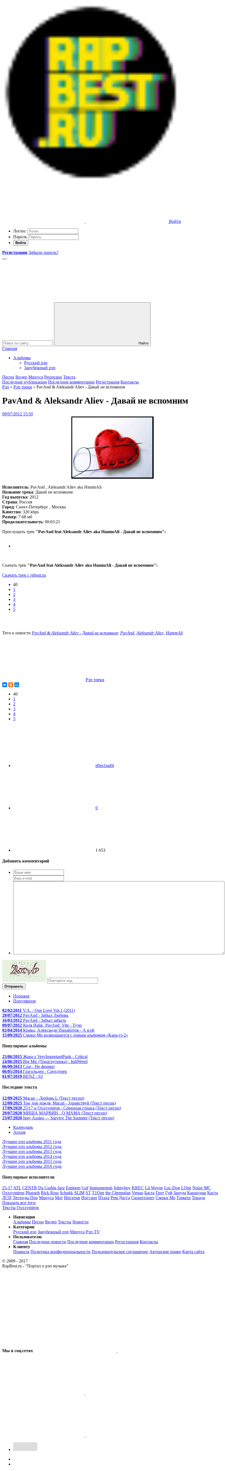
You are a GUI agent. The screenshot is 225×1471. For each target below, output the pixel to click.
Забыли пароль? (43, 252)
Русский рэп (35, 362)
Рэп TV (93, 1231)
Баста (149, 1192)
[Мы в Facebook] (44, 1393)
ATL (17, 1187)
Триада (198, 1197)
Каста (212, 1192)
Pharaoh (33, 1192)
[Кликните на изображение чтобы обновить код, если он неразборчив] (24, 980)
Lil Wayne (154, 1187)
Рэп (5, 387)
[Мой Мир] (16, 684)
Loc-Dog (172, 1187)
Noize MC (201, 1187)
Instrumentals (101, 1187)
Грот (160, 1192)
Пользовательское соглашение (120, 1251)
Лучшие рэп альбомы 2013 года (31, 1151)
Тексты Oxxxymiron (20, 1207)
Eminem (73, 1187)
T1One (98, 1192)
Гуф (168, 1192)
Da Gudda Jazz (51, 1187)
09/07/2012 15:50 (17, 414)
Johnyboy (122, 1187)
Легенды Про (25, 1197)
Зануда (179, 1192)
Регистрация (107, 382)
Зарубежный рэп (39, 367)
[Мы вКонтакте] (75, 1350)
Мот (59, 1197)
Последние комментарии (71, 382)
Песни (8, 377)
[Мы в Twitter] (158, 1350)
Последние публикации (24, 382)
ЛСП (7, 1197)
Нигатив (72, 1197)
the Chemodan (118, 1192)
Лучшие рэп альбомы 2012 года (31, 1146)
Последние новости (47, 1241)
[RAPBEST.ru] (90, 179)
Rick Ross (50, 1192)
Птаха (103, 1197)
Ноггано (89, 1197)
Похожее (21, 996)
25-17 (7, 1187)
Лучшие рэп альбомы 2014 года (31, 1156)
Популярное (24, 1001)
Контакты (129, 382)
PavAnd (127, 633)
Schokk (66, 1192)
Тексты (64, 1222)
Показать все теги (19, 1202)
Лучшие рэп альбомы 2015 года (31, 1161)
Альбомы (22, 357)
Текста (69, 377)
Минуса (35, 377)
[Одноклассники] (10, 684)
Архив (19, 1132)
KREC (138, 1187)
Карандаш (196, 1192)
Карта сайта (193, 1251)
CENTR (29, 1187)
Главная (9, 348)
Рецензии (53, 377)
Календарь (23, 1127)
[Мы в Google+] (127, 1393)
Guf (84, 1187)
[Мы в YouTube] (127, 1435)
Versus (137, 1192)
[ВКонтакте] (4, 684)
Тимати (183, 1197)
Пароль (20, 236)
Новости (80, 1222)
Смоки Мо (165, 1197)
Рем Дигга (120, 1197)
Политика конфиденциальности (60, 1251)
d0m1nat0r (104, 765)
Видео (21, 377)
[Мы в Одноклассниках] (44, 1435)
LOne (186, 1187)
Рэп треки (22, 387)
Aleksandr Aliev (150, 633)
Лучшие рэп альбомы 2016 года (31, 1166)
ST (88, 1192)
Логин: (19, 231)
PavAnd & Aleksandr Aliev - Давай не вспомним (75, 633)
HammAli (174, 633)
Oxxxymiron (13, 1192)
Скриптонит (142, 1197)
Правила (21, 1251)
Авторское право (165, 1251)
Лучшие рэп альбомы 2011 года (31, 1141)
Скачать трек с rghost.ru (24, 575)
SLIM (79, 1192)
